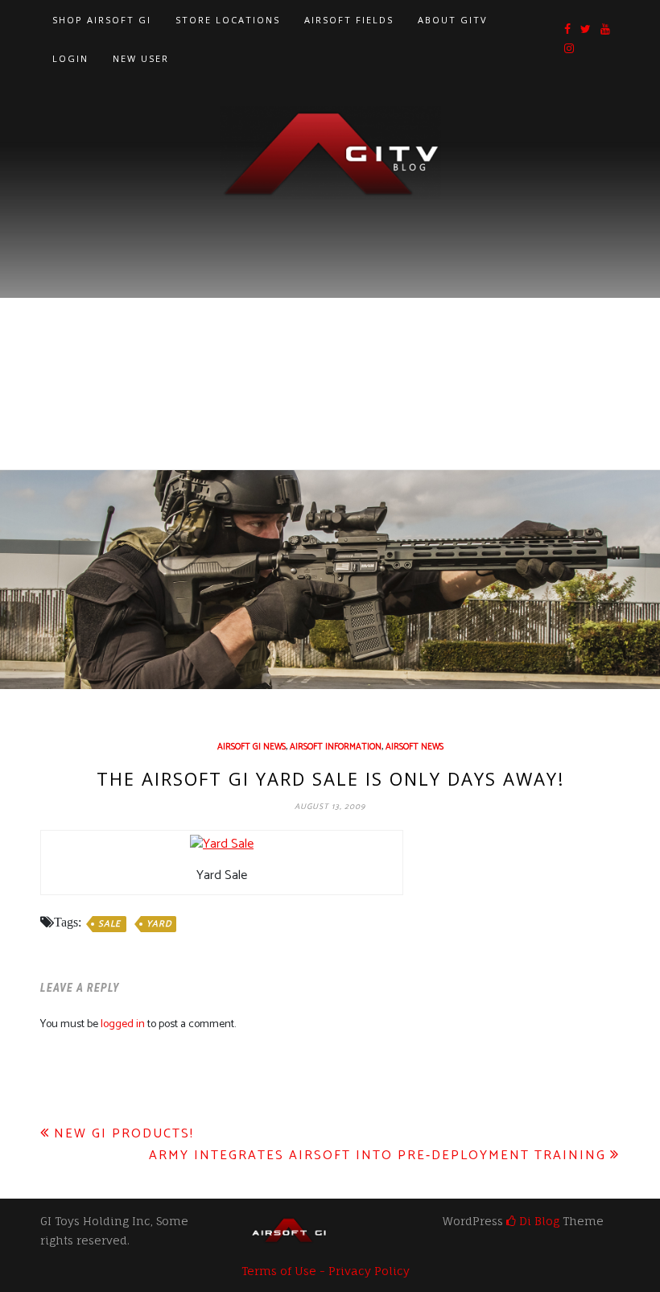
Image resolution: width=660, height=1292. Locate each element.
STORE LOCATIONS (227, 20)
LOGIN (70, 58)
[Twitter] (585, 30)
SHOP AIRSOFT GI (101, 20)
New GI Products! (124, 1134)
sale (109, 924)
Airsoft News (414, 747)
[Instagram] (569, 49)
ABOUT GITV (453, 20)
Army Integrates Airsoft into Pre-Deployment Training (377, 1155)
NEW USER (141, 58)
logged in (123, 1024)
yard (158, 924)
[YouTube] (605, 30)
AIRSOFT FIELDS (349, 20)
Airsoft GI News (251, 747)
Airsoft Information (336, 747)
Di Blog (537, 1221)
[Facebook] (567, 30)
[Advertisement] (330, 320)
